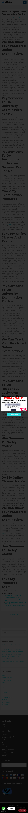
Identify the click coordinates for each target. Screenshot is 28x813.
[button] (26, 397)
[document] (14, 406)
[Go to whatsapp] (3, 808)
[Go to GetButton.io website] (3, 811)
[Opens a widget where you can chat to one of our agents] (22, 810)
